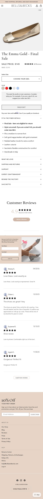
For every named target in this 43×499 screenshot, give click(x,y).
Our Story (5, 427)
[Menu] (2, 6)
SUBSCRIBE (35, 415)
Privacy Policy (6, 441)
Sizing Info (5, 458)
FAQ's (4, 461)
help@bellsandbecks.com (10, 464)
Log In (4, 466)
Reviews (4, 433)
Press (3, 436)
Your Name (4, 246)
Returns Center (7, 452)
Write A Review (21, 219)
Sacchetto (6, 184)
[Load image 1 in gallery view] (21, 29)
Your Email (4, 252)
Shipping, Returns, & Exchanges (12, 455)
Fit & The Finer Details (11, 118)
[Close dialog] (41, 236)
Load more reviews (22, 378)
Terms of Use (6, 439)
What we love (7, 159)
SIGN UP (10, 258)
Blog (3, 430)
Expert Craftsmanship (11, 174)
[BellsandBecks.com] (22, 6)
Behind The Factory (10, 179)
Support (5, 169)
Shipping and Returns (11, 164)
